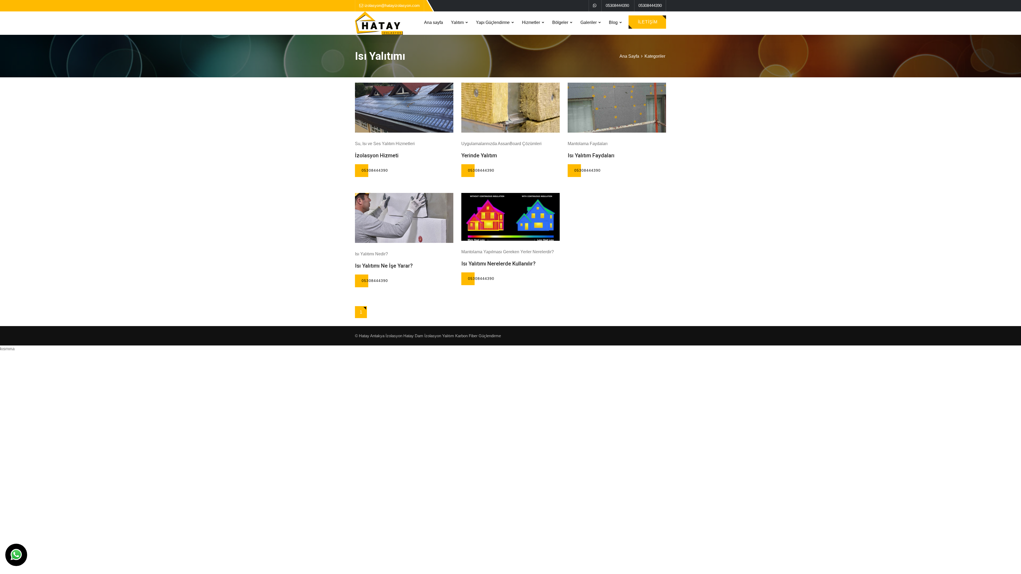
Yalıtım (458, 22)
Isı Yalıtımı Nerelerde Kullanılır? (498, 263)
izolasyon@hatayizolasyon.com (392, 5)
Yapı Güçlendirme (493, 22)
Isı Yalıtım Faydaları (591, 155)
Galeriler (589, 22)
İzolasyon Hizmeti (377, 155)
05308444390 (617, 5)
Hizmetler (531, 22)
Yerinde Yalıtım (479, 155)
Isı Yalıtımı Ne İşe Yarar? (384, 266)
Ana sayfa (433, 22)
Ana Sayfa (629, 56)
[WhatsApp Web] (594, 5)
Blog (614, 22)
